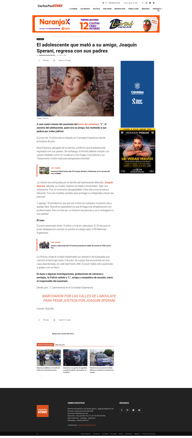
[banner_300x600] (137, 127)
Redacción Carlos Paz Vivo (47, 55)
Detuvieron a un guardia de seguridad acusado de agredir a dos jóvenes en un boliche (75, 370)
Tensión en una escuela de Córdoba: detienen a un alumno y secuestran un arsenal (102, 370)
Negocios (146, 9)
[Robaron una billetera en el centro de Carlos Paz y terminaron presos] (49, 357)
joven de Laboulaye (88, 124)
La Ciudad (73, 9)
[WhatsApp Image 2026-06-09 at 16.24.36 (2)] (137, 173)
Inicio (38, 36)
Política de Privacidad (148, 434)
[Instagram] (146, 2)
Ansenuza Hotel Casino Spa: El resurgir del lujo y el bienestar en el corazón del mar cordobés (80, 172)
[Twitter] (150, 2)
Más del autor (60, 345)
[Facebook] (142, 2)
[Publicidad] (96, 24)
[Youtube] (153, 2)
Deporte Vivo (120, 9)
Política (96, 9)
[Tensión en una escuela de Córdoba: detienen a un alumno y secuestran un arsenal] (102, 357)
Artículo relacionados (45, 345)
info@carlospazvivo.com (87, 425)
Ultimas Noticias (86, 434)
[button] (158, 11)
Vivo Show (107, 9)
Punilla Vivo (133, 9)
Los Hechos (85, 9)
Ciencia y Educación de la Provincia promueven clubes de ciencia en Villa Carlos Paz (81, 247)
